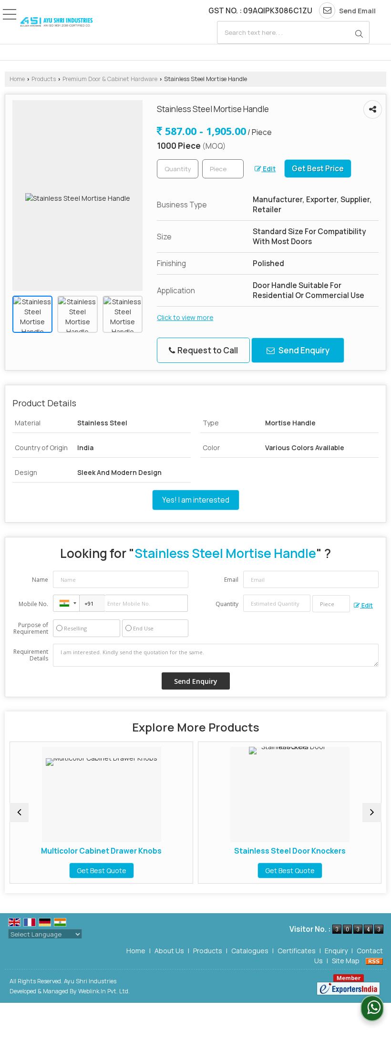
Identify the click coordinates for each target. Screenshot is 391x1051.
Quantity (227, 604)
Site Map (346, 960)
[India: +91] (66, 603)
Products (43, 79)
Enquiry (336, 950)
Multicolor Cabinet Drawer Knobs (85, 851)
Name (40, 580)
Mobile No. (33, 604)
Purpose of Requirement (30, 628)
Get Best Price (318, 169)
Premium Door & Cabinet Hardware (109, 79)
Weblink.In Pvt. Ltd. (104, 991)
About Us (169, 950)
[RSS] (374, 960)
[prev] (19, 812)
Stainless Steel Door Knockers (274, 851)
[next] (371, 812)
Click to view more (185, 317)
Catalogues (249, 950)
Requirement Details (30, 655)
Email (231, 580)
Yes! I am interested (195, 500)
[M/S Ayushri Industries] (56, 22)
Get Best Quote (86, 870)
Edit (268, 168)
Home (17, 79)
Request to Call (207, 350)
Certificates (297, 950)
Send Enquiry (303, 350)
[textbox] (293, 32)
